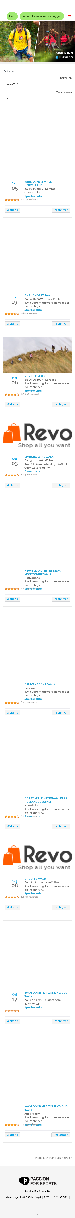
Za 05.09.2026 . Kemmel (40, 189)
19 (14, 302)
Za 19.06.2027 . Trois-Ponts (42, 299)
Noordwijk (31, 805)
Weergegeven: (64, 92)
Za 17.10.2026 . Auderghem (42, 1000)
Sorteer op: (66, 78)
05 (14, 188)
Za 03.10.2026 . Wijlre (38, 460)
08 (14, 885)
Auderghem (32, 1113)
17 (14, 999)
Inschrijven (61, 210)
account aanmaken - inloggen (41, 16)
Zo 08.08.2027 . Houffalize (41, 882)
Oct (14, 458)
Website (12, 210)
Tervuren (30, 688)
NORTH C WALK (35, 376)
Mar (14, 378)
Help (12, 16)
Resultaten (60, 1134)
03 (14, 463)
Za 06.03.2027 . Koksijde (40, 379)
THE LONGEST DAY (37, 295)
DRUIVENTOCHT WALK (39, 684)
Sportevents (33, 1007)
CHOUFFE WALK (35, 879)
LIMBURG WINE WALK (39, 456)
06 (14, 382)
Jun (14, 297)
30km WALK (32, 1003)
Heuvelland (32, 578)
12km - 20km (32, 192)
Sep (14, 183)
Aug (14, 881)
